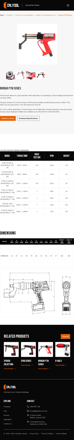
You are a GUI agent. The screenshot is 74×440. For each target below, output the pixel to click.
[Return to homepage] (11, 5)
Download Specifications (28, 118)
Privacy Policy (34, 433)
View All (65, 336)
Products (7, 407)
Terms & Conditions (47, 433)
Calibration (7, 419)
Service (6, 415)
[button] (68, 5)
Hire (5, 411)
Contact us (8, 424)
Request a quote (8, 118)
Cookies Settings (61, 433)
